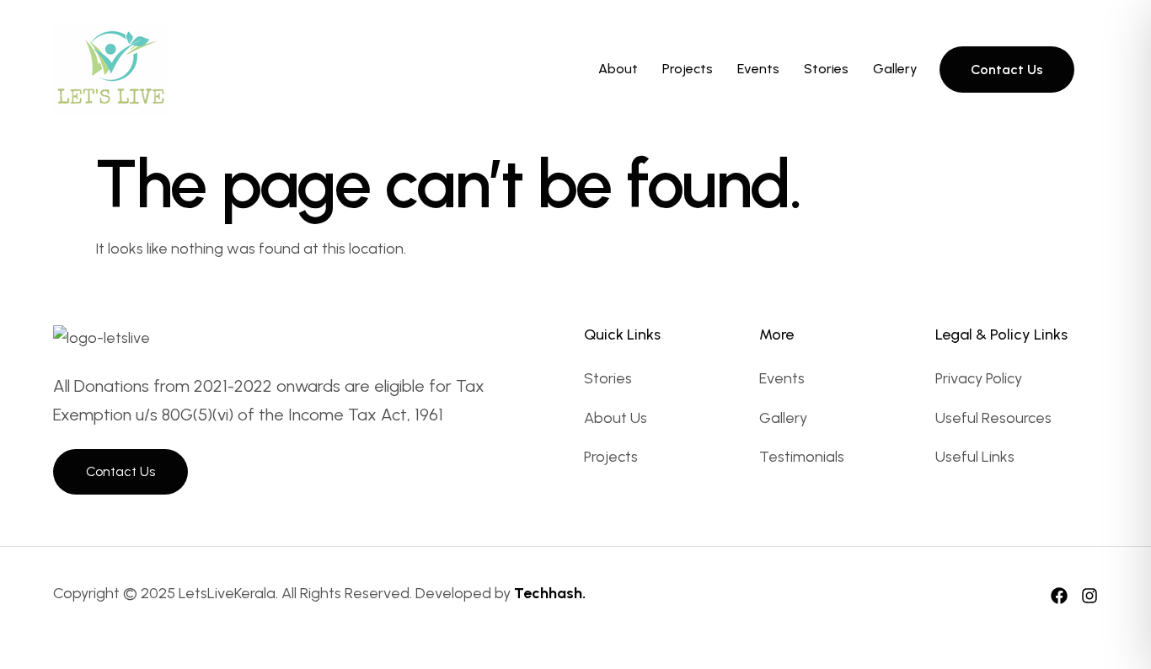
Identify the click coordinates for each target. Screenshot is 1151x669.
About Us (615, 418)
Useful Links (974, 456)
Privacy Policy (978, 378)
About (618, 69)
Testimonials (801, 456)
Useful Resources (993, 418)
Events (758, 69)
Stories (826, 69)
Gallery (895, 69)
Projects (687, 69)
